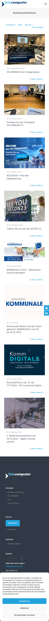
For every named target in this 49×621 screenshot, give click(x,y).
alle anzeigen (38, 27)
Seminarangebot (14, 544)
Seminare (9, 539)
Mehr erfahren (37, 79)
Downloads (12, 529)
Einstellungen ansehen (24, 615)
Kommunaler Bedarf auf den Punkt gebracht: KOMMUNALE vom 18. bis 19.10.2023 (24, 329)
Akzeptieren (24, 601)
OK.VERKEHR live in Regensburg (23, 72)
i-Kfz (9, 500)
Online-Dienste (13, 503)
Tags (20, 25)
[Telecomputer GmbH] (14, 4)
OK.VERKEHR (13, 496)
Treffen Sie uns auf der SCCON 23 (24, 228)
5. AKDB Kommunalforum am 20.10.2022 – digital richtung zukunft (21, 438)
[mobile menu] (45, 4)
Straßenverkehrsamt (16, 492)
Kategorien (10, 25)
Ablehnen (24, 608)
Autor (29, 25)
